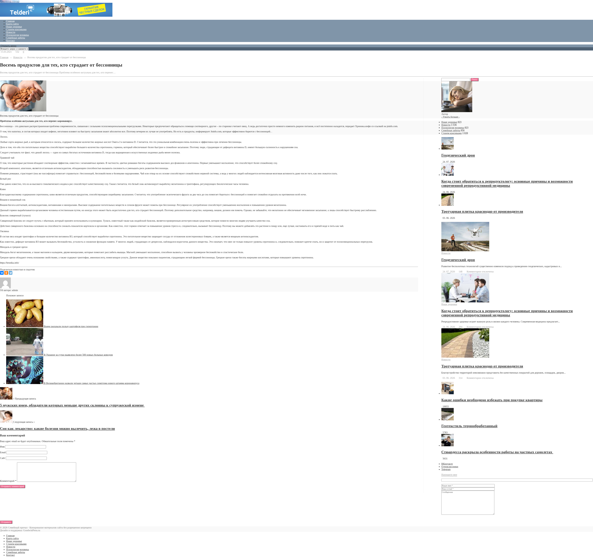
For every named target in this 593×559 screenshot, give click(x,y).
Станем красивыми (16, 29)
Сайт (2, 458)
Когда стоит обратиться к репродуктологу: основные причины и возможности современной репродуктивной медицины (507, 183)
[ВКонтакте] (2, 273)
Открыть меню (8, 45)
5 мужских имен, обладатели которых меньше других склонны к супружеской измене (72, 405)
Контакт (10, 40)
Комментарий (8, 481)
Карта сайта (12, 24)
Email (3, 452)
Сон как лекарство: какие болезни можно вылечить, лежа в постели (57, 429)
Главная (10, 21)
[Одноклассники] (6, 273)
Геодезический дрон (458, 155)
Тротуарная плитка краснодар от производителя (482, 211)
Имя (2, 446)
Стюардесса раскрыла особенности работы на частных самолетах (497, 452)
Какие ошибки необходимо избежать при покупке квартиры (492, 400)
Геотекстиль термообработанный (469, 426)
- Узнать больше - (450, 117)
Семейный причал (9, 1)
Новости (10, 32)
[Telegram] (10, 273)
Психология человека (17, 35)
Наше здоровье (14, 26)
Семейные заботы (15, 37)
